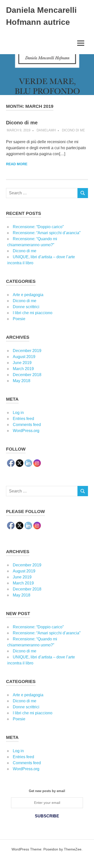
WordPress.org (26, 430)
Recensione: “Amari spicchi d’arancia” (46, 233)
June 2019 (22, 363)
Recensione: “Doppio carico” (38, 227)
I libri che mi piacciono (32, 313)
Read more (16, 164)
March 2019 (23, 369)
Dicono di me (22, 122)
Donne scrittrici (26, 307)
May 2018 (21, 381)
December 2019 (27, 351)
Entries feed (23, 418)
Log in (18, 412)
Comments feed (27, 424)
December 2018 (27, 375)
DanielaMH (46, 130)
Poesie (19, 319)
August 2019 (24, 357)
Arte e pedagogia (28, 295)
